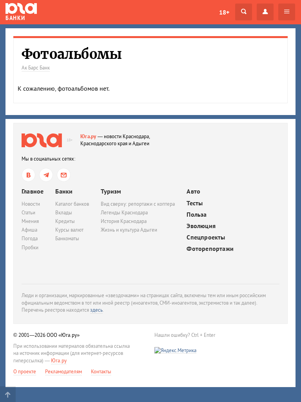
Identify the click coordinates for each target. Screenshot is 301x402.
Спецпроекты (206, 237)
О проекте (24, 371)
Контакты (101, 371)
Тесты (195, 203)
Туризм (111, 191)
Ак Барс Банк (36, 67)
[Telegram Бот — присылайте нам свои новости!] (64, 175)
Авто (193, 191)
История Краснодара (124, 221)
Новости (31, 204)
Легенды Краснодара (124, 212)
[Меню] (287, 12)
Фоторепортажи (210, 248)
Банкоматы (67, 238)
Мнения (30, 221)
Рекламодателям (63, 371)
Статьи (28, 212)
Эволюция (201, 226)
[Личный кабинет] (265, 12)
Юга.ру (88, 136)
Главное (33, 191)
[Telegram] (46, 175)
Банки (64, 191)
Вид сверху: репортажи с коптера (138, 204)
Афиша (29, 230)
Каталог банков (72, 204)
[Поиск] (243, 12)
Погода (30, 238)
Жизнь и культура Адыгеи (129, 230)
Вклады (63, 212)
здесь (96, 310)
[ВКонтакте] (28, 175)
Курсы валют (69, 230)
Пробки (30, 247)
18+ (224, 12)
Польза (197, 214)
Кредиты (65, 221)
